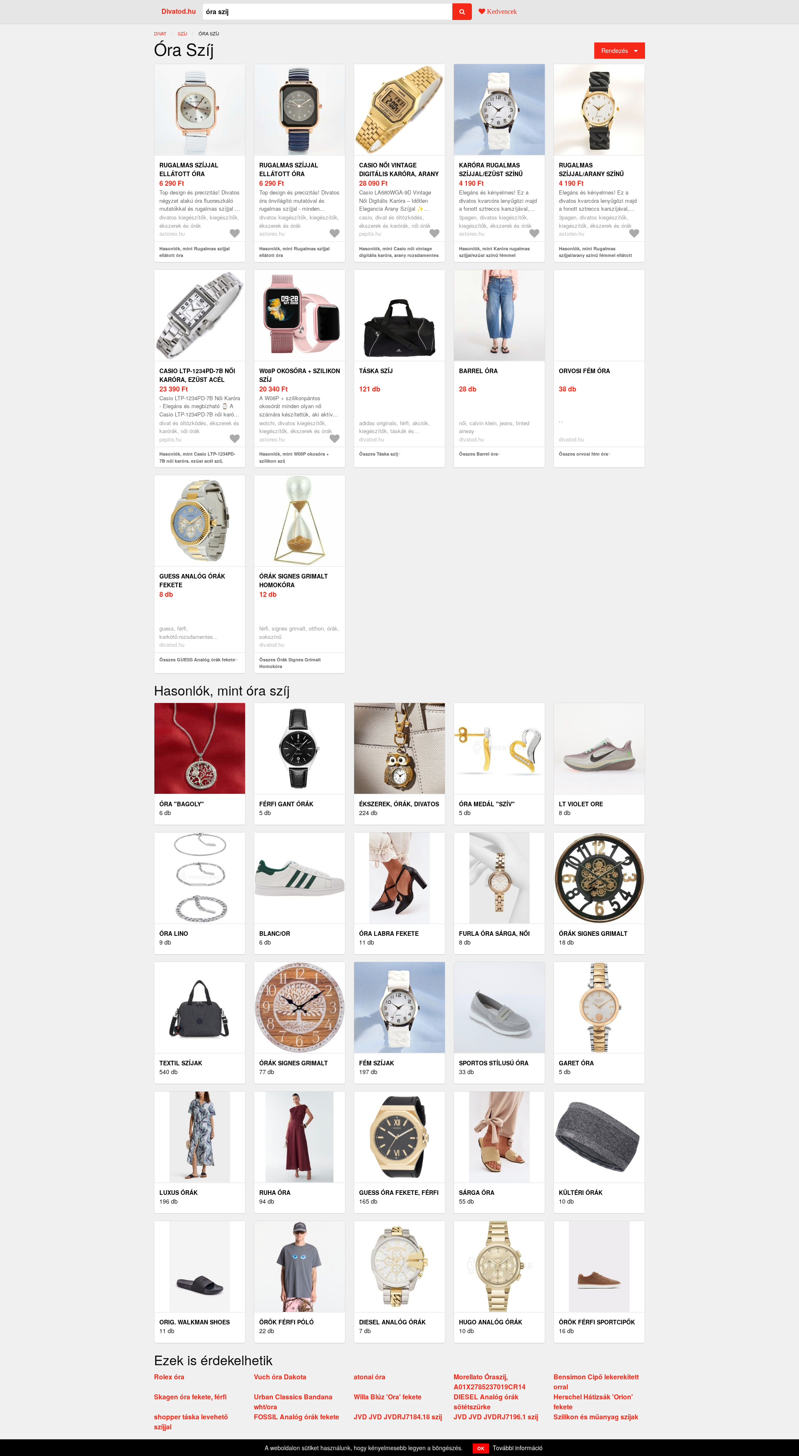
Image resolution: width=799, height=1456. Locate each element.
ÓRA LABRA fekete (389, 933)
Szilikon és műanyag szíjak (595, 1416)
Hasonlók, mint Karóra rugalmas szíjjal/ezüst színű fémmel (494, 252)
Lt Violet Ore (581, 804)
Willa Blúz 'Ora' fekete (388, 1396)
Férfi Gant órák (286, 804)
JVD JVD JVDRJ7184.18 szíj (398, 1416)
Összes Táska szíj (378, 454)
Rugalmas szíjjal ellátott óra (188, 169)
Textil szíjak (180, 1063)
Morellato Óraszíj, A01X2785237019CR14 (490, 1381)
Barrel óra (478, 370)
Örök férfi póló (286, 1322)
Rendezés (614, 50)
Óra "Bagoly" (181, 804)
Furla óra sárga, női (494, 933)
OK (480, 1448)
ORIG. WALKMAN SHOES (194, 1322)
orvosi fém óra (584, 370)
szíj (182, 33)
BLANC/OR (274, 933)
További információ (518, 1448)
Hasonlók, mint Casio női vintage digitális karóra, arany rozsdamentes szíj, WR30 (399, 255)
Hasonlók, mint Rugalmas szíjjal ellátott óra (194, 252)
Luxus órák (178, 1192)
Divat (160, 33)
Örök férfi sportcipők (597, 1322)
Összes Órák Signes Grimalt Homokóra (290, 663)
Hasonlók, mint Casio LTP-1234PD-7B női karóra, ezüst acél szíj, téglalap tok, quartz (197, 461)
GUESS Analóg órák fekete (192, 580)
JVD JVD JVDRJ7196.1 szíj (496, 1416)
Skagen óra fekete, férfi (190, 1396)
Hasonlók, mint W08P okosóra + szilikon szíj (294, 457)
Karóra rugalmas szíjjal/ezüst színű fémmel (491, 174)
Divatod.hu (178, 11)
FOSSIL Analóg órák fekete (296, 1416)
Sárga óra (476, 1192)
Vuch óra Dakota (280, 1376)
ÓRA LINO (173, 933)
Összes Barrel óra (478, 454)
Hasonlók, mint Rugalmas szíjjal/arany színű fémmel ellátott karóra (595, 255)
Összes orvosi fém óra (583, 454)
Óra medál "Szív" (487, 804)
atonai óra (369, 1376)
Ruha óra (274, 1192)
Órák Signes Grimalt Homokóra (293, 580)
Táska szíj (376, 370)
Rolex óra (169, 1376)
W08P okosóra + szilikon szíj (299, 375)
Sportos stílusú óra (494, 1063)
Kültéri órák (581, 1192)
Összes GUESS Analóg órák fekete (197, 659)
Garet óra (576, 1063)
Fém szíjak (376, 1063)
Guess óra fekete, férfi (399, 1192)
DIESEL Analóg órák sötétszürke (486, 1401)
